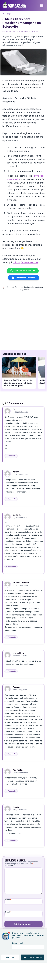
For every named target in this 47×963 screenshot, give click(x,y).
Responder (12, 456)
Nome (8, 900)
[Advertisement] (23, 322)
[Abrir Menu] (42, 5)
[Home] (3, 14)
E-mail (8, 912)
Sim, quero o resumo (32, 957)
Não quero (10, 957)
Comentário (9, 865)
